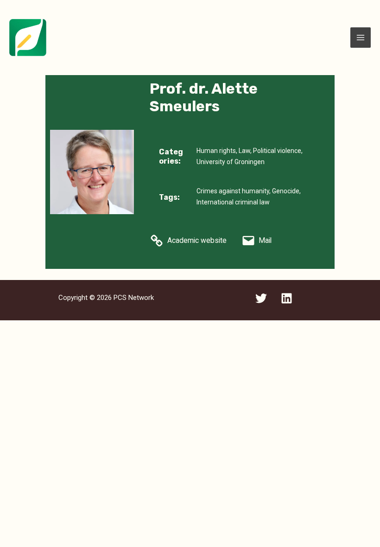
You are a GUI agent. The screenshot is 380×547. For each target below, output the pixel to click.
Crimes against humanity (232, 191)
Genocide (285, 191)
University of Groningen (230, 161)
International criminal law (233, 202)
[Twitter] (261, 298)
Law (244, 150)
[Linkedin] (286, 298)
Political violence (277, 150)
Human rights (216, 150)
